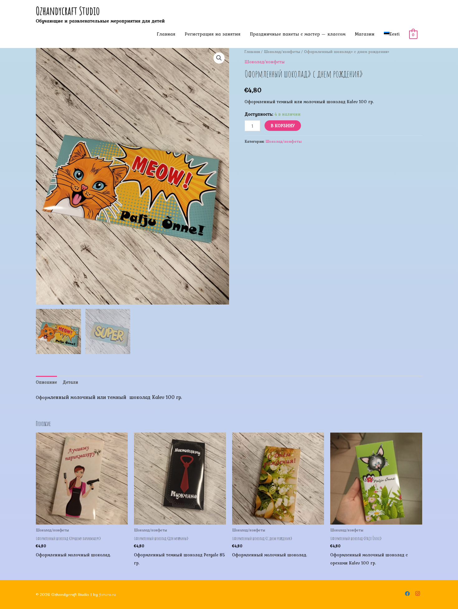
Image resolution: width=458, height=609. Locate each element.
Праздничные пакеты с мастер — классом (298, 34)
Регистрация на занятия (213, 34)
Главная (166, 34)
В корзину (283, 125)
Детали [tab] (70, 382)
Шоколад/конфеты (282, 52)
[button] (219, 58)
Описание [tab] (46, 382)
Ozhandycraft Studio (68, 11)
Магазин (365, 34)
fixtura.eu (107, 594)
